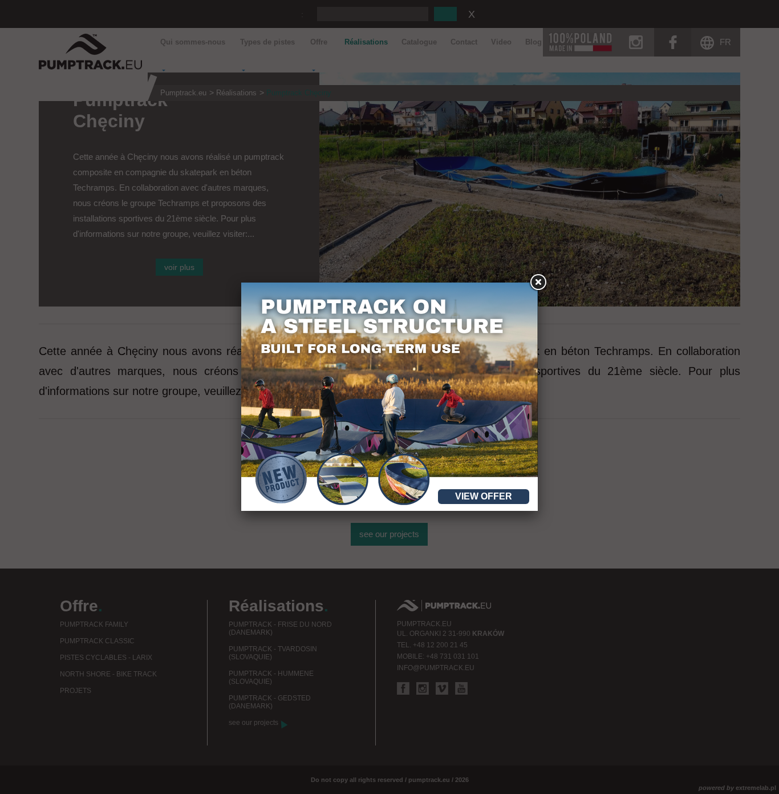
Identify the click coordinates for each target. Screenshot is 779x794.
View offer (483, 496)
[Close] (538, 282)
